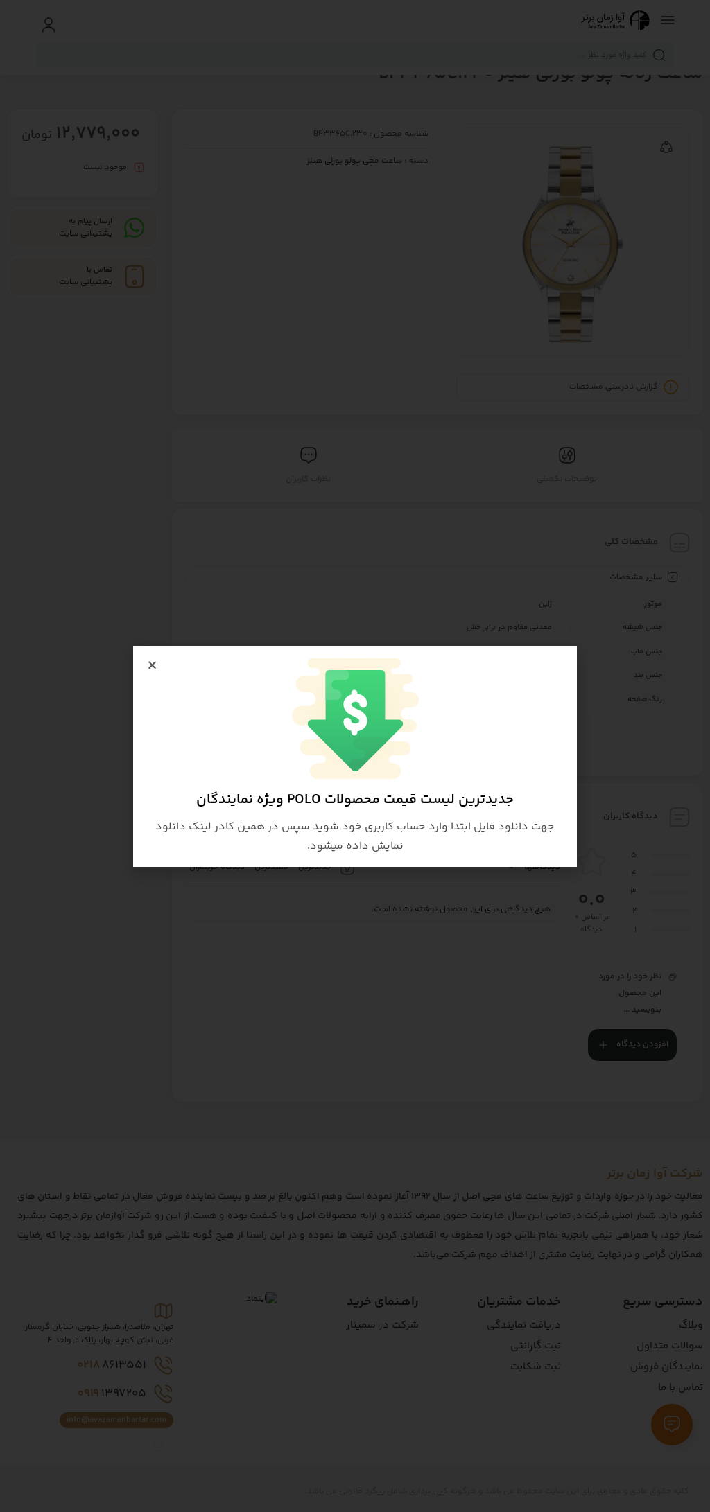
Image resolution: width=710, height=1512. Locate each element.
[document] (355, 756)
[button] (152, 665)
